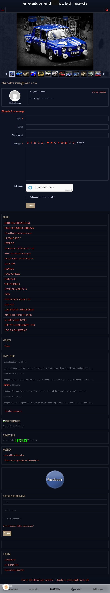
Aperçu (81, 143)
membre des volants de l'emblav (18, 314)
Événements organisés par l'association (21, 460)
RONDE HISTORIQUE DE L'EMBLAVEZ (19, 227)
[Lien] (55, 143)
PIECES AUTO (9, 278)
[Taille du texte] (38, 143)
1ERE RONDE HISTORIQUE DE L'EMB (19, 309)
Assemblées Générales (14, 455)
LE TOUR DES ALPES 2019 (15, 289)
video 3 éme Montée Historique (17, 253)
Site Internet (17, 135)
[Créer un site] (12, 589)
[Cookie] (6, 587)
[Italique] (31, 143)
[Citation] (48, 143)
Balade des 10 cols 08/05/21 (17, 222)
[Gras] (28, 143)
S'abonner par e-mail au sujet (42, 197)
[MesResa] (55, 589)
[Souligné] (35, 143)
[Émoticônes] (73, 143)
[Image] (62, 143)
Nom (19, 118)
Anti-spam (18, 186)
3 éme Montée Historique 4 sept (18, 233)
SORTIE (7, 294)
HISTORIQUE (9, 243)
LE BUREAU (9, 268)
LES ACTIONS (9, 263)
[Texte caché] (59, 143)
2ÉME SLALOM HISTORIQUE (15, 330)
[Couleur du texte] (43, 143)
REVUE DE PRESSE (12, 273)
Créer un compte (9, 526)
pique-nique (9, 304)
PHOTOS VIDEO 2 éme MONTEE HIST (19, 258)
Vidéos (7, 345)
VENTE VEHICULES (12, 284)
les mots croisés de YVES (15, 319)
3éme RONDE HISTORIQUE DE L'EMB (19, 248)
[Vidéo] (66, 143)
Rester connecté (14, 518)
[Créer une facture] (97, 589)
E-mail (20, 126)
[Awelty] (76, 589)
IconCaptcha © (68, 190)
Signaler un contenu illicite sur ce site (73, 579)
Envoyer (30, 205)
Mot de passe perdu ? (25, 526)
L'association (10, 559)
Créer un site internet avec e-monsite (37, 579)
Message (17, 143)
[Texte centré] (51, 143)
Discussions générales (14, 569)
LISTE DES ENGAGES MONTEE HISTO (19, 325)
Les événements (11, 564)
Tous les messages (13, 410)
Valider (7, 533)
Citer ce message (99, 92)
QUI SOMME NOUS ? (12, 238)
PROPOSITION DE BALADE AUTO (17, 299)
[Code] (70, 143)
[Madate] (33, 589)
